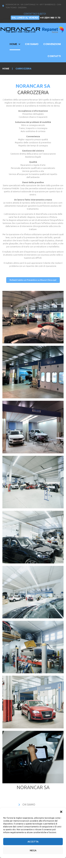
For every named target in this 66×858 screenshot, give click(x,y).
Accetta (33, 841)
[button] (61, 811)
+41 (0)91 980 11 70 (50, 17)
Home (5, 68)
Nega (33, 850)
